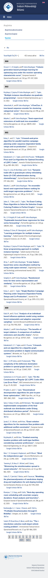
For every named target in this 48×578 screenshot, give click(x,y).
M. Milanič (33, 453)
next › (22, 540)
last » (28, 540)
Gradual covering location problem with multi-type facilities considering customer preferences (21, 440)
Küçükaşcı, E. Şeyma (10, 92)
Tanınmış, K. (8, 463)
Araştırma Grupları (11, 34)
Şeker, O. (6, 201)
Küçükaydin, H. (8, 437)
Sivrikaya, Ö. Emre (10, 230)
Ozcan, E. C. (7, 67)
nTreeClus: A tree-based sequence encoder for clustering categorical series (23, 108)
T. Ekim (12, 201)
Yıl (16, 55)
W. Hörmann (26, 403)
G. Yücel (28, 170)
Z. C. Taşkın (37, 92)
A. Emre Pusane (29, 157)
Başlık (10, 55)
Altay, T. (6, 262)
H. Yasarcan (30, 476)
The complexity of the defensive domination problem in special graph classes (20, 364)
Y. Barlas (20, 476)
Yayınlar (8, 38)
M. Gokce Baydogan (28, 67)
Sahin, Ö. (7, 476)
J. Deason (24, 508)
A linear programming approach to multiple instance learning (24, 249)
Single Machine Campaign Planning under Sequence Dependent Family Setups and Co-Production (24, 294)
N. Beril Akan (18, 170)
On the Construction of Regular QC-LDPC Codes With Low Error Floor (24, 379)
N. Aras (23, 421)
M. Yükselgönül (21, 230)
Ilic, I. (5, 217)
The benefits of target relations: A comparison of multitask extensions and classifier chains (22, 332)
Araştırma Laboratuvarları (13, 30)
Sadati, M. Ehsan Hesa (11, 521)
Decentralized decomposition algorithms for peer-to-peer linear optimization (22, 393)
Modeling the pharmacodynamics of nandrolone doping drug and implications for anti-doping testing (24, 479)
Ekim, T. (6, 361)
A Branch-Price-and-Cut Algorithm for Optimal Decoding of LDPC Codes (24, 159)
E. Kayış (14, 492)
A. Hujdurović (21, 453)
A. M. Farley (13, 361)
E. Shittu (33, 508)
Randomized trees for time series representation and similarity (22, 281)
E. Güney (31, 463)
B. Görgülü (15, 67)
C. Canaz (17, 508)
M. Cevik (17, 217)
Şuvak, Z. (6, 421)
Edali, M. (6, 313)
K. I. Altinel (13, 421)
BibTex (42, 55)
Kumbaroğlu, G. (9, 508)
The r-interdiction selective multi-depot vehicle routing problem (21, 524)
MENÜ (9, 17)
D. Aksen (22, 521)
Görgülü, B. (7, 278)
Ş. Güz (12, 170)
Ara (8, 48)
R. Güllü (16, 403)
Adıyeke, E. (7, 118)
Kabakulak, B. (8, 157)
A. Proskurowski (25, 361)
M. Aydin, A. (7, 390)
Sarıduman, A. (8, 377)
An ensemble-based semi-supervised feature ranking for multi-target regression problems (22, 188)
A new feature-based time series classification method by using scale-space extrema (22, 265)
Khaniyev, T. (8, 492)
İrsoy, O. (6, 170)
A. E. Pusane (28, 345)
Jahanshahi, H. (8, 105)
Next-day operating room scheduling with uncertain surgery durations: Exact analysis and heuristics (24, 495)
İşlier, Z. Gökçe (8, 403)
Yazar (5, 55)
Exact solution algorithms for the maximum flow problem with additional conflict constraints (24, 424)
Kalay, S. (6, 138)
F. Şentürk (13, 476)
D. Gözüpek (13, 453)
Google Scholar (11, 81)
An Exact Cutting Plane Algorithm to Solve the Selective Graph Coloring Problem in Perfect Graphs (23, 204)
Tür (13, 55)
